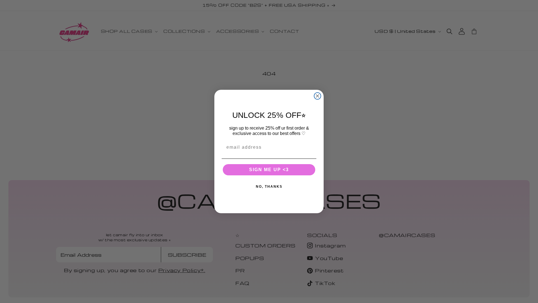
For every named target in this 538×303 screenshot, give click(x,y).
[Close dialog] (317, 96)
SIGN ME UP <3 (269, 169)
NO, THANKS (269, 187)
